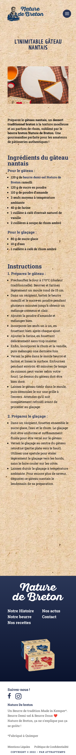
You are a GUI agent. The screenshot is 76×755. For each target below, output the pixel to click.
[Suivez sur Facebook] (49, 540)
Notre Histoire (21, 611)
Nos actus (51, 611)
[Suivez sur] (38, 540)
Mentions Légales (19, 747)
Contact (49, 617)
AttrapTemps (55, 751)
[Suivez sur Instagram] (27, 540)
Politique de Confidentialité (51, 747)
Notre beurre (20, 617)
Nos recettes (19, 623)
